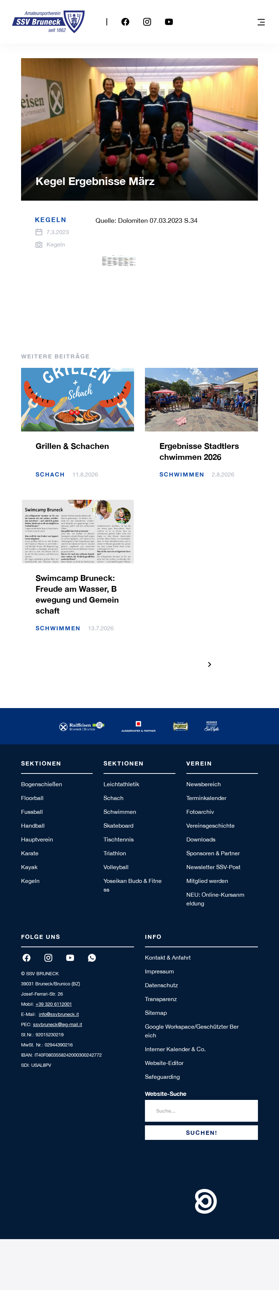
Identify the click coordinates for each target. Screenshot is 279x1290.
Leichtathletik (121, 784)
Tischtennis (119, 839)
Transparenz (161, 999)
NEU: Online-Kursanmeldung (215, 899)
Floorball (32, 798)
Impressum (159, 971)
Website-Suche (165, 1093)
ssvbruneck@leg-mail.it (57, 1024)
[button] (261, 21)
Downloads (200, 839)
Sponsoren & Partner (213, 853)
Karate (30, 853)
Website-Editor (164, 1063)
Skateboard (118, 825)
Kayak (29, 867)
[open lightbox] (118, 272)
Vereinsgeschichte (210, 825)
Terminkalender (206, 798)
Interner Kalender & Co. (175, 1049)
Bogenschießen (41, 784)
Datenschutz (161, 985)
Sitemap (156, 1012)
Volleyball (116, 867)
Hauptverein (37, 839)
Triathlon (115, 853)
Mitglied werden (207, 880)
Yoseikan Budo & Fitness (133, 885)
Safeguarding (162, 1076)
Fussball (32, 811)
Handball (33, 825)
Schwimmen (120, 811)
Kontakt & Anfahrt (168, 957)
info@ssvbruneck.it (59, 1014)
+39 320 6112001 (54, 1004)
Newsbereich (203, 784)
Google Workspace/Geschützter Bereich (192, 1030)
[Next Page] (209, 664)
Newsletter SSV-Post (213, 867)
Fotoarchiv (200, 811)
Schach (114, 798)
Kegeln (30, 880)
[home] (48, 21)
